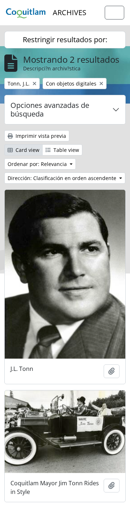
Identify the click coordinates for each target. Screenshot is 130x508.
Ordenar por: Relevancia (38, 164)
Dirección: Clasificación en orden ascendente (63, 178)
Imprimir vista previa (40, 135)
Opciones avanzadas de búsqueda (49, 109)
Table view (65, 149)
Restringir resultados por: (65, 39)
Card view (26, 149)
